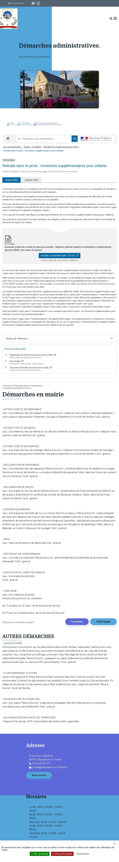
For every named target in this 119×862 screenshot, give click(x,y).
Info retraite (15, 361)
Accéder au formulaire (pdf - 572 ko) (58, 255)
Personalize (83, 854)
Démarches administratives (46, 123)
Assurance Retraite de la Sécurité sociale (29, 367)
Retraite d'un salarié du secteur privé (61, 147)
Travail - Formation (32, 147)
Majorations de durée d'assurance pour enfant (31, 355)
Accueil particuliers (12, 147)
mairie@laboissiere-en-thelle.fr (49, 767)
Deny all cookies (63, 854)
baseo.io (28, 388)
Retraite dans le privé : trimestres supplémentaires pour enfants (33, 150)
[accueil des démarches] (7, 137)
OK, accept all (40, 854)
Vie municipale (24, 123)
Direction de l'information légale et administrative (23, 386)
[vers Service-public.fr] (96, 139)
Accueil (10, 123)
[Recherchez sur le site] (111, 18)
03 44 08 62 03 (17, 3)
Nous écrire (39, 775)
